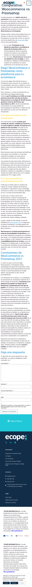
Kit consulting (9, 458)
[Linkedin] (15, 442)
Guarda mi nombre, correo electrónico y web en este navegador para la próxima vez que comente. (16, 407)
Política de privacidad (11, 500)
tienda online (21, 40)
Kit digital (8, 456)
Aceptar (6, 583)
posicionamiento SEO (15, 222)
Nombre (4, 384)
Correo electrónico (7, 390)
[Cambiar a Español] (24, 2)
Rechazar (14, 583)
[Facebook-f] (6, 442)
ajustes (21, 580)
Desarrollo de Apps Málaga (13, 461)
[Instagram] (10, 442)
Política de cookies (10, 502)
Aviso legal (8, 497)
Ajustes (22, 583)
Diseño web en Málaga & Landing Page (14, 464)
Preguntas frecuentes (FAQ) (13, 453)
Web (2, 397)
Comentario (5, 363)
